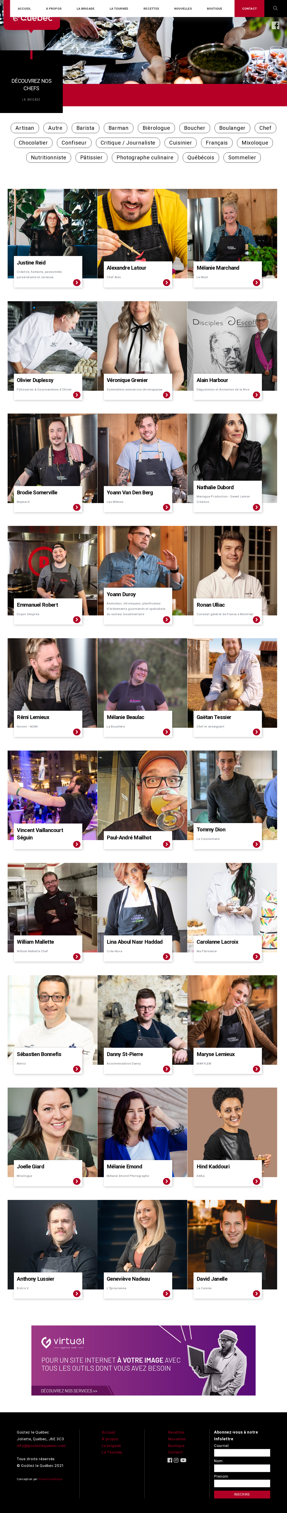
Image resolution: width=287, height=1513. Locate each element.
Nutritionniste (48, 157)
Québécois (200, 157)
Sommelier (242, 157)
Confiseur (74, 143)
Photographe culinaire (145, 157)
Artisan (24, 128)
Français (217, 143)
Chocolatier (33, 143)
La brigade (85, 8)
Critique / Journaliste (128, 143)
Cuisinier (180, 143)
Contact (249, 8)
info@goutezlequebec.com (41, 1445)
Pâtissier (91, 157)
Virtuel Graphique (51, 1479)
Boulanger (232, 128)
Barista (85, 128)
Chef (265, 128)
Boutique (214, 8)
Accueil (24, 8)
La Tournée (112, 1452)
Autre (55, 128)
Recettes (151, 8)
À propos (53, 8)
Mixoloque (255, 143)
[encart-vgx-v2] (143, 1360)
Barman (119, 128)
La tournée (119, 8)
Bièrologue (156, 128)
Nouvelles (183, 8)
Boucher (194, 128)
